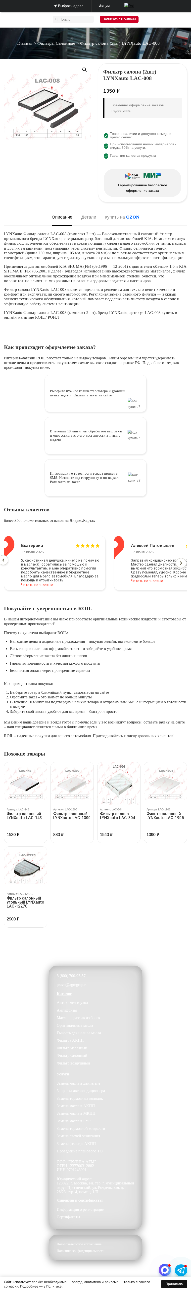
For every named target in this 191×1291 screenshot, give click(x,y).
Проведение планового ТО (80, 1151)
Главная (24, 43)
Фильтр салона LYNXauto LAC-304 (117, 816)
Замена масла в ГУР (74, 1121)
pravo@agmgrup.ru (72, 985)
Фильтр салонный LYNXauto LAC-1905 (165, 816)
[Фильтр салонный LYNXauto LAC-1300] (72, 783)
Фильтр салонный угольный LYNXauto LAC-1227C (25, 902)
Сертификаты (68, 1217)
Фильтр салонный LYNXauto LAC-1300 (72, 816)
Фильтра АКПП (70, 1040)
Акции (104, 6)
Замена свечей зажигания (78, 1136)
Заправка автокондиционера (81, 1091)
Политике (54, 1286)
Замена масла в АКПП (76, 1106)
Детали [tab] (88, 217)
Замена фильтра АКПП (76, 1143)
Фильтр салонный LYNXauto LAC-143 (24, 816)
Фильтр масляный (72, 1048)
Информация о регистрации (80, 1209)
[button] (84, 69)
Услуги (63, 1074)
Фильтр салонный (72, 1055)
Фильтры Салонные (56, 43)
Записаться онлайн (119, 19)
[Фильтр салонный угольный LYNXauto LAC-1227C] (25, 868)
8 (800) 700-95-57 (71, 976)
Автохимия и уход (72, 1002)
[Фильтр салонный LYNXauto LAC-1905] (165, 783)
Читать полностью (37, 581)
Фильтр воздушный (73, 1063)
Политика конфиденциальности (80, 1251)
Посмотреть (26, 842)
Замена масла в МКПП (76, 1113)
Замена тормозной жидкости (81, 1128)
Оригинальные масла (75, 1025)
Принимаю (174, 1284)
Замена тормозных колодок (80, 1098)
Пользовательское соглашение (79, 1244)
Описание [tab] (62, 217)
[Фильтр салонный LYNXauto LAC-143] (25, 783)
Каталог (64, 993)
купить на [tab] (122, 217)
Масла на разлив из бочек (78, 1018)
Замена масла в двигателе (78, 1083)
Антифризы (67, 1010)
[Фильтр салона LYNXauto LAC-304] (118, 783)
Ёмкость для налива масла (79, 1033)
